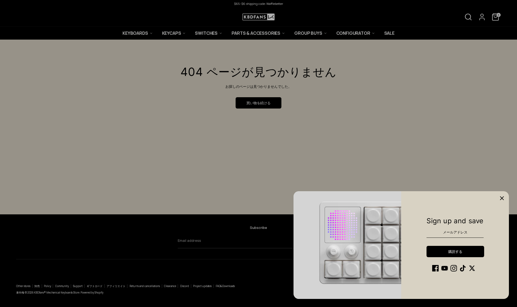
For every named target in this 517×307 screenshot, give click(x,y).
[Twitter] (472, 268)
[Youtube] (444, 268)
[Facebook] (435, 268)
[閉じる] (502, 198)
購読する (455, 251)
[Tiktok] (463, 268)
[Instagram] (453, 268)
